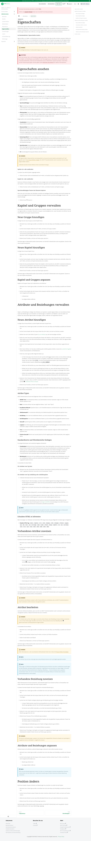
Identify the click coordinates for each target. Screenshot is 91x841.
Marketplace (62, 828)
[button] (69, 4)
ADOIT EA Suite (63, 825)
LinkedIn (34, 825)
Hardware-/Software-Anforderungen (13, 830)
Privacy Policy (61, 836)
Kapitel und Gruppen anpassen (81, 18)
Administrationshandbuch (11, 827)
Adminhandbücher (51, 3)
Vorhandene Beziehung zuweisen (82, 29)
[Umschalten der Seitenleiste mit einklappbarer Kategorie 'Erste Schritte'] (14, 11)
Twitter (34, 823)
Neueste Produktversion (64, 827)
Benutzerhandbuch (42, 3)
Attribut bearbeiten (79, 27)
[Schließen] (89, 1)
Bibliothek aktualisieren (48, 62)
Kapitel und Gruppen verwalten (80, 11)
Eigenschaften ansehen (79, 9)
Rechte (3, 19)
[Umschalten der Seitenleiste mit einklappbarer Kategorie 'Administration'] (14, 14)
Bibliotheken (5, 24)
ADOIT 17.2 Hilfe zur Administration (6, 8)
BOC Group (62, 823)
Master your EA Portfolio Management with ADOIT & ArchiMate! (55, 1)
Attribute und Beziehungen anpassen (82, 31)
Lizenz (3, 34)
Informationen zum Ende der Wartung (13, 832)
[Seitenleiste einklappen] (8, 816)
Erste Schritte (4, 11)
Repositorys (5, 26)
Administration (5, 14)
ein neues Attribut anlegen (33, 160)
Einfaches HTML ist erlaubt (32, 381)
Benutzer (4, 16)
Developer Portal (63, 832)
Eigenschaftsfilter (46, 502)
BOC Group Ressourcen (64, 830)
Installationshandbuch (10, 828)
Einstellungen (5, 31)
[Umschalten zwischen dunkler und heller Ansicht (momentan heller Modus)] (78, 4)
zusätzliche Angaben (66, 349)
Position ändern (77, 34)
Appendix (3, 41)
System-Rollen (5, 21)
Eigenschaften (5, 29)
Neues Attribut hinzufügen (62, 652)
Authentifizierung (6, 36)
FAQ (63, 3)
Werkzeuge (4, 39)
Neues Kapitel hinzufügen (80, 15)
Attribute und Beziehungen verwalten (81, 20)
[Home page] (19, 16)
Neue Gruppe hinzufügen (80, 13)
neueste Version (28, 12)
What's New (58, 3)
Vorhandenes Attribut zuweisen (81, 24)
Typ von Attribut (41, 334)
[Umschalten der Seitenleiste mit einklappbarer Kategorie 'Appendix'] (14, 41)
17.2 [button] (74, 3)
